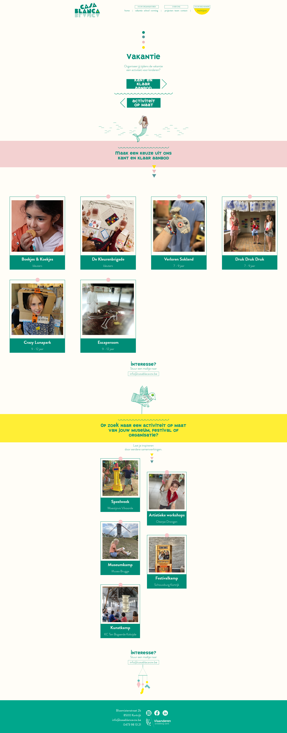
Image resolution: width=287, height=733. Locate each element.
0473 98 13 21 (132, 724)
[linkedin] (165, 714)
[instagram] (148, 714)
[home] (87, 10)
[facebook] (157, 714)
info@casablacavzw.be (143, 374)
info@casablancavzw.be (126, 720)
